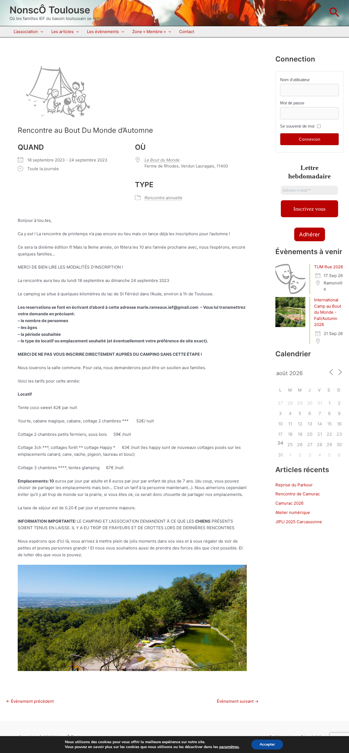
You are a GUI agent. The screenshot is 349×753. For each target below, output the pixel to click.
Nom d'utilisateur (295, 79)
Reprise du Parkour (294, 484)
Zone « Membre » (149, 31)
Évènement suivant (237, 701)
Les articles (62, 31)
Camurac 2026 (289, 503)
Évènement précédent (30, 701)
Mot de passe (292, 103)
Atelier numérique (292, 512)
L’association (26, 31)
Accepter (267, 744)
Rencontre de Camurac (297, 493)
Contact (186, 31)
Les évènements (103, 31)
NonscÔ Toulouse (50, 10)
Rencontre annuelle (163, 197)
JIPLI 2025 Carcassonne (298, 521)
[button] (334, 13)
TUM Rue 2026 (328, 266)
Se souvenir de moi (297, 126)
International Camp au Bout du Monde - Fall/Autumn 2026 (327, 312)
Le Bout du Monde (162, 160)
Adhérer (309, 234)
